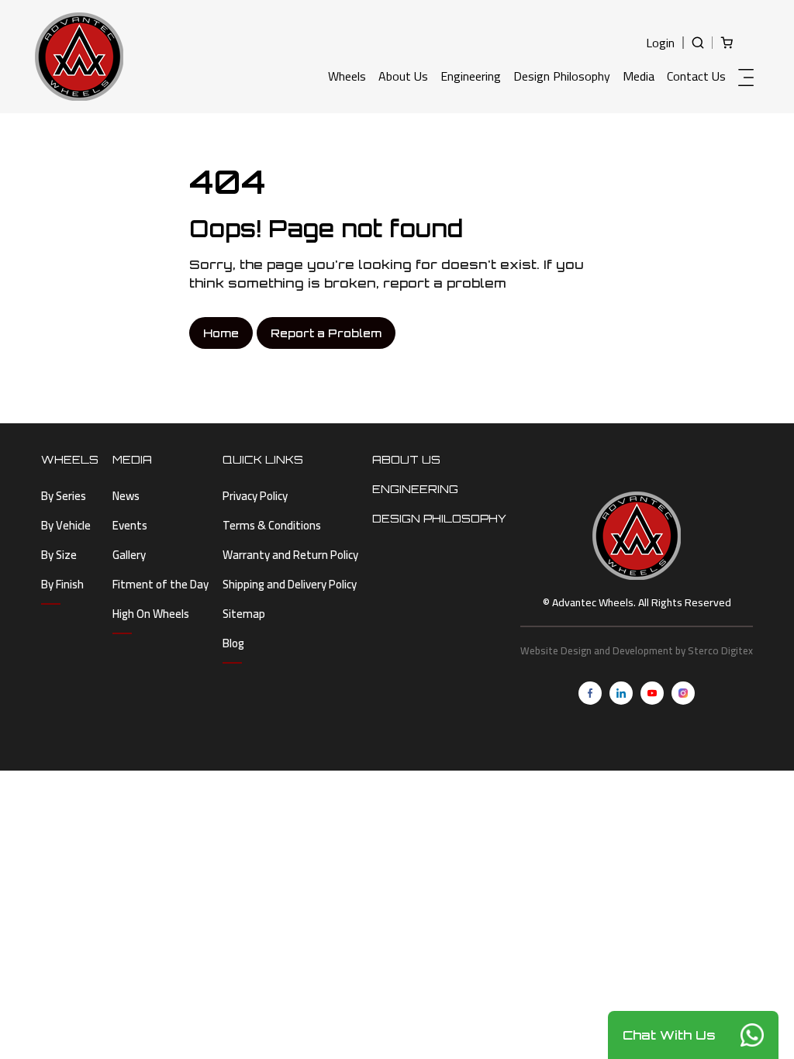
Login (660, 42)
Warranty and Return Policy (290, 554)
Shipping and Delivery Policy (290, 584)
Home (221, 333)
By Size (59, 554)
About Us (403, 76)
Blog (233, 643)
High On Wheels (150, 613)
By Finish (62, 584)
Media (638, 76)
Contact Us (696, 76)
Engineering (470, 76)
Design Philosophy (561, 76)
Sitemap (244, 613)
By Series (63, 496)
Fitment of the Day (160, 584)
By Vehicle (66, 525)
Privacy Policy (255, 496)
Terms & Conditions (272, 525)
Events (129, 525)
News (126, 496)
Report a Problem (326, 333)
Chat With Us (669, 1035)
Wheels (347, 76)
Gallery (129, 554)
